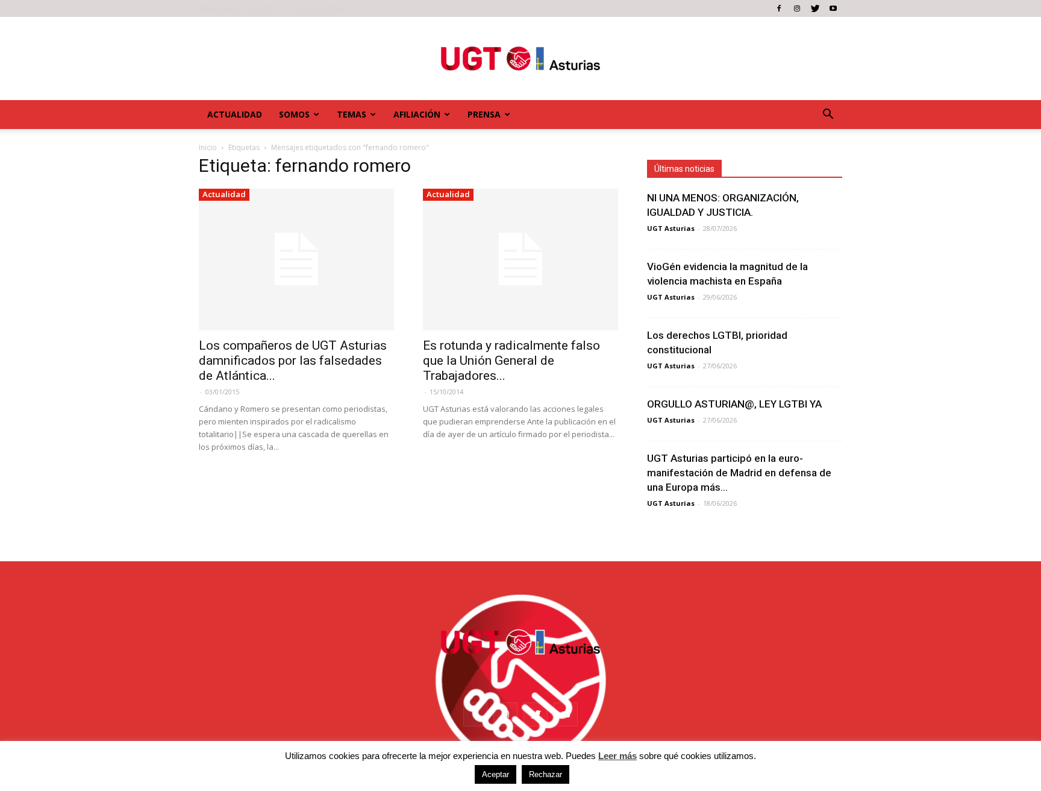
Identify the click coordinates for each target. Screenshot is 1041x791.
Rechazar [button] (545, 774)
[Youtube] (833, 8)
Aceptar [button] (495, 774)
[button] (827, 114)
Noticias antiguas (319, 8)
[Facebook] (779, 8)
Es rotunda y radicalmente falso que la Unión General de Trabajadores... (511, 360)
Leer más (617, 756)
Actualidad (234, 114)
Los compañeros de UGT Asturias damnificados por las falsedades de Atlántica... (293, 360)
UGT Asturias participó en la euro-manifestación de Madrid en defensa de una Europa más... (739, 472)
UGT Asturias (671, 228)
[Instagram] (797, 8)
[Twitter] (815, 8)
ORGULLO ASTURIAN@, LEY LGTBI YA (734, 404)
